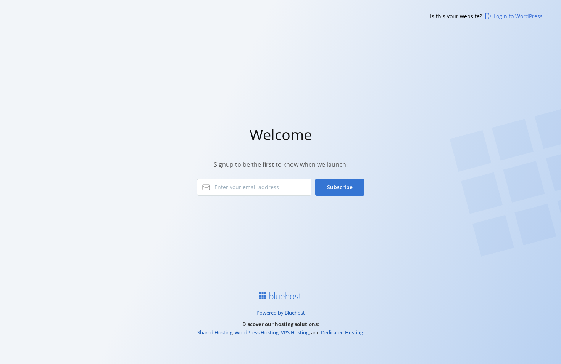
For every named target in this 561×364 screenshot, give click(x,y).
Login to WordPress (518, 16)
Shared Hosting (214, 332)
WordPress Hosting (257, 332)
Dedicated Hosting (342, 332)
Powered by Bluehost (280, 312)
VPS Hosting (295, 332)
